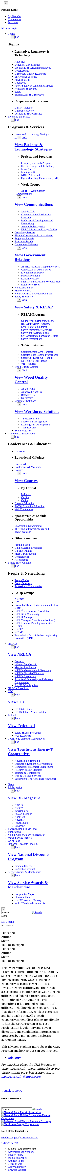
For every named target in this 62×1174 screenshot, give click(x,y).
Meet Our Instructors (25, 553)
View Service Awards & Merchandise (28, 884)
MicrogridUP (28, 169)
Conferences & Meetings (28, 467)
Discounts (13, 22)
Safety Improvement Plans (35, 332)
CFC (10, 691)
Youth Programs (23, 430)
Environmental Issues (26, 76)
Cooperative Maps (24, 894)
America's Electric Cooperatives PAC (40, 266)
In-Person (26, 494)
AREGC (19, 599)
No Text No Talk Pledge (34, 360)
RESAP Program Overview (35, 323)
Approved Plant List (31, 392)
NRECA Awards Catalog (28, 900)
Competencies (22, 556)
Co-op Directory (23, 583)
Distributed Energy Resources (30, 73)
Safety (18, 91)
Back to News (11, 1090)
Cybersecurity (22, 70)
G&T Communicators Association (32, 611)
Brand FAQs (28, 394)
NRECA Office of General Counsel (33, 293)
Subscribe (20, 825)
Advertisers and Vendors (21, 1151)
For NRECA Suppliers (26, 685)
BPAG (18, 602)
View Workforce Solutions (37, 411)
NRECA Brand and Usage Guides (39, 229)
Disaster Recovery (24, 110)
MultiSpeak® (28, 172)
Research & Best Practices (28, 769)
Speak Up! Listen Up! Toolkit (36, 357)
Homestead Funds (24, 287)
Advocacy (20, 61)
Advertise (20, 819)
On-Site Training (23, 550)
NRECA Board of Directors (29, 673)
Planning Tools (22, 544)
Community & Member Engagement (34, 766)
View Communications (34, 204)
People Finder (22, 580)
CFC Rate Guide (23, 709)
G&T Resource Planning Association (34, 623)
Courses (19, 470)
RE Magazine (15, 787)
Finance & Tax (22, 79)
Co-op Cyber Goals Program (36, 163)
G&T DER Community (27, 614)
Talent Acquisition (30, 418)
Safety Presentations (31, 338)
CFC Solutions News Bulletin (30, 712)
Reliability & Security (26, 88)
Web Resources (23, 735)
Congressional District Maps (36, 269)
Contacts (19, 661)
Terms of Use (15, 1163)
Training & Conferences (27, 772)
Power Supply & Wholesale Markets (34, 85)
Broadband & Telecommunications (33, 67)
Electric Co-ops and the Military (38, 166)
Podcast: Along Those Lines (22, 828)
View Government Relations (30, 257)
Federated (13, 715)
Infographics (21, 810)
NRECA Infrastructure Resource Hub (41, 281)
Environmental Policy (32, 272)
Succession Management (34, 421)
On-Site (25, 497)
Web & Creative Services (28, 775)
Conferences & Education (21, 433)
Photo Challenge (23, 813)
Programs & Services (19, 116)
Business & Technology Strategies (32, 134)
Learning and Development (35, 424)
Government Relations (26, 244)
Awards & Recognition (33, 226)
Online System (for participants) (37, 320)
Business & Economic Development (33, 763)
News (11, 784)
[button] (37, 912)
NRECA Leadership (25, 676)
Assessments (21, 559)
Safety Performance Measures (36, 329)
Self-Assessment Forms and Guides (39, 335)
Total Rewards (28, 427)
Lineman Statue (23, 897)
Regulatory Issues (30, 284)
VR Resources (28, 363)
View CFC (16, 702)
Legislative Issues (30, 278)
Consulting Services (25, 232)
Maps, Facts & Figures (20, 837)
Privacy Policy (15, 1154)
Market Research (23, 290)
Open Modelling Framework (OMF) (40, 178)
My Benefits (14, 16)
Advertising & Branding (27, 760)
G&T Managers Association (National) (35, 620)
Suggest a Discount (25, 869)
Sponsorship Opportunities (28, 525)
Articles (19, 804)
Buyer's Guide (22, 822)
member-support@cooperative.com (19, 1137)
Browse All (20, 464)
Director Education (24, 503)
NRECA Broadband (18, 688)
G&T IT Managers (24, 617)
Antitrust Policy (16, 1160)
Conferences (14, 19)
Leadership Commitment (34, 326)
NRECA (12, 643)
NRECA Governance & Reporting (33, 670)
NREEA (19, 629)
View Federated (21, 725)
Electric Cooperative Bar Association (34, 235)
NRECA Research (31, 175)
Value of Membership (26, 664)
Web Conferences (24, 509)
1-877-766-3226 (9, 1143)
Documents (27, 397)
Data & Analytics (24, 107)
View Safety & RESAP (34, 307)
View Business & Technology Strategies (33, 146)
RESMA (19, 632)
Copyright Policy (17, 1166)
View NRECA (19, 654)
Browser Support (17, 1169)
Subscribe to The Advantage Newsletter (35, 778)
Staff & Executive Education (29, 506)
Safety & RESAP (24, 296)
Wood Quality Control (26, 366)
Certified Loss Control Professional (39, 354)
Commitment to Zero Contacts (37, 351)
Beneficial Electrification (27, 64)
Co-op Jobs (14, 840)
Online (24, 500)
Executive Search (24, 241)
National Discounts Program (23, 843)
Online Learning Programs (28, 547)
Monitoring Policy (17, 1157)
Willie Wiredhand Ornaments (30, 903)
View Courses (26, 480)
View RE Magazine (24, 798)
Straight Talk (28, 211)
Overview (20, 451)
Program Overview (25, 866)
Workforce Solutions (25, 400)
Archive (19, 807)
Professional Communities (28, 586)
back (17, 36)
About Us (20, 816)
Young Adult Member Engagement (26, 834)
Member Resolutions (25, 667)
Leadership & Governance (28, 113)
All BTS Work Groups (33, 190)
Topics (11, 33)
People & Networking (19, 562)
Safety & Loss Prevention (28, 732)
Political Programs (30, 275)
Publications (14, 831)
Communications (23, 193)
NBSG (18, 626)
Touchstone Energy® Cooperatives (26, 738)
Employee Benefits (24, 238)
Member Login (9, 28)
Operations (20, 82)
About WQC (28, 389)
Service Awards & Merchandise (24, 872)
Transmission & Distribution (29, 94)
